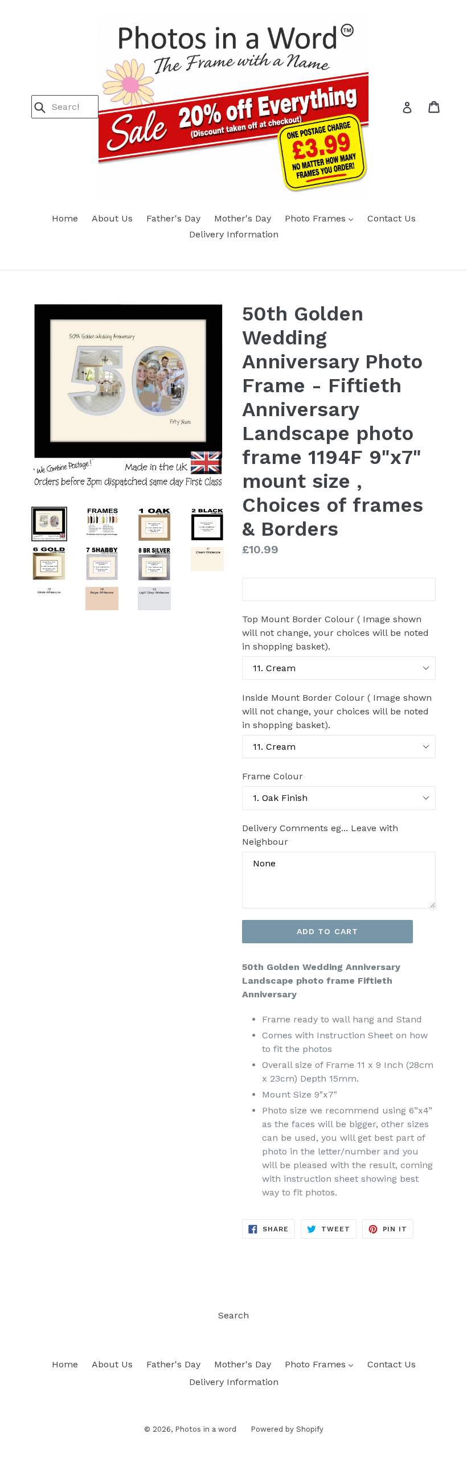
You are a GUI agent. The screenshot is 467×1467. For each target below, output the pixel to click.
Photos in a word (205, 1429)
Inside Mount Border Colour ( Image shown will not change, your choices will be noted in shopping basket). (337, 711)
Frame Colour (272, 776)
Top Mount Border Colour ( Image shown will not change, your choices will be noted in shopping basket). (335, 633)
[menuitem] (65, 219)
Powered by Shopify (287, 1429)
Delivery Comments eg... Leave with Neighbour (320, 835)
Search (233, 1315)
